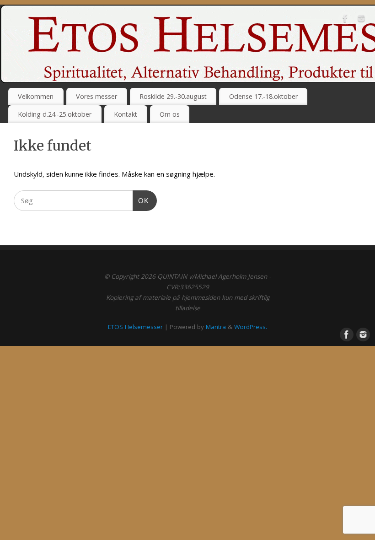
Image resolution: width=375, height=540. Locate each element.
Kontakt (125, 114)
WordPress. (250, 327)
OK (141, 200)
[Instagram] (361, 20)
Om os (170, 114)
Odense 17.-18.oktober (263, 96)
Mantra (216, 327)
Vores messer (96, 96)
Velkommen (36, 96)
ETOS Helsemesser (135, 327)
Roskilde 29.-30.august (173, 96)
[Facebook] (345, 20)
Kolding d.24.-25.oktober (54, 114)
